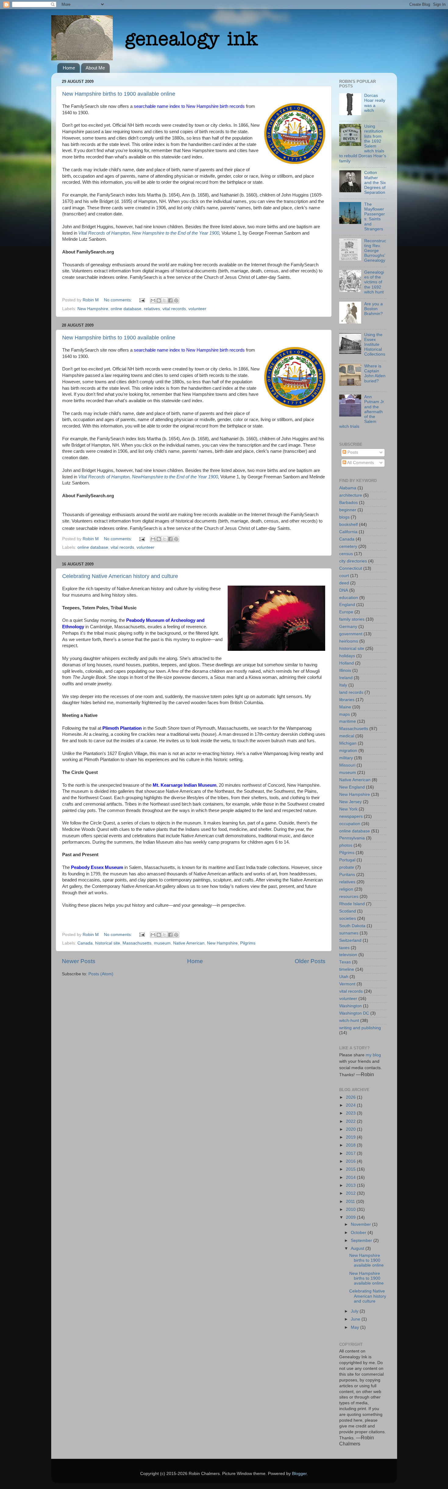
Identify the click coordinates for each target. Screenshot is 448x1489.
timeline (346, 969)
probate (346, 867)
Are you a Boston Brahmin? (373, 309)
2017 (351, 1153)
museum (162, 943)
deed (344, 583)
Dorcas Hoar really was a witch (374, 103)
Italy (343, 685)
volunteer (197, 309)
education (348, 597)
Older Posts (310, 961)
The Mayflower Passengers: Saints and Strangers (374, 216)
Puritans (347, 874)
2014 (351, 1177)
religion (346, 889)
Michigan (348, 743)
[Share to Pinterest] (176, 300)
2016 (351, 1161)
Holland (346, 663)
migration (348, 750)
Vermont (347, 984)
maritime (347, 721)
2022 (351, 1121)
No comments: (118, 300)
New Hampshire (92, 309)
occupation (349, 823)
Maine (345, 707)
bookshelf (348, 524)
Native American (188, 943)
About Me (95, 67)
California (348, 532)
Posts (352, 452)
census (346, 553)
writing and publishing (360, 1028)
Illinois (345, 670)
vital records (174, 309)
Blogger (299, 1473)
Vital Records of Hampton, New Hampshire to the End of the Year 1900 (148, 233)
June (356, 1319)
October (359, 1232)
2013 (351, 1185)
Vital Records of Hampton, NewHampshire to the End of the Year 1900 (148, 476)
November (361, 1224)
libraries (346, 699)
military (346, 758)
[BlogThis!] (159, 300)
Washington (350, 1006)
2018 (351, 1145)
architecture (350, 495)
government (350, 634)
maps (344, 714)
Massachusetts (137, 943)
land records (351, 692)
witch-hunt (349, 1020)
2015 (351, 1169)
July (355, 1311)
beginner (347, 510)
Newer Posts (78, 961)
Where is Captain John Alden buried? (375, 373)
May (355, 1327)
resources (348, 896)
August (358, 1248)
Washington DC (354, 1013)
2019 (351, 1137)
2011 (351, 1201)
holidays (347, 656)
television (348, 954)
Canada (85, 943)
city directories (353, 561)
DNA (343, 590)
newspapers (351, 816)
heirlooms (348, 641)
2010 (351, 1209)
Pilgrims (247, 943)
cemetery (348, 546)
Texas (345, 962)
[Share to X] (165, 300)
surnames (348, 933)
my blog (373, 1055)
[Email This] (153, 300)
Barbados (348, 502)
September (362, 1240)
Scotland (347, 911)
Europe (346, 612)
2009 (351, 1217)
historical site (107, 943)
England (347, 604)
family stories (351, 619)
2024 (351, 1105)
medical (346, 736)
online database (126, 309)
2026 (351, 1097)
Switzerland (350, 940)
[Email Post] (141, 300)
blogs (344, 517)
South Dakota (352, 926)
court (344, 575)
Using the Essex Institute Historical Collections (374, 344)
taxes (344, 947)
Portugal (347, 860)
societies (347, 918)
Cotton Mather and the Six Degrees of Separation (375, 182)
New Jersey (350, 801)
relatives (152, 309)
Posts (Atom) (100, 974)
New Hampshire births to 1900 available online (118, 94)
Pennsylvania (352, 838)
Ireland (346, 677)
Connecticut (350, 568)
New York (348, 809)
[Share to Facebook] (170, 300)
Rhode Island (352, 904)
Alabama (347, 488)
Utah (343, 976)
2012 (351, 1193)
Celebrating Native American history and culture (120, 576)
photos (345, 845)
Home (69, 67)
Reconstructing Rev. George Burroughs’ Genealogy (375, 251)
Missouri (347, 765)
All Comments (360, 462)
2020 (351, 1129)
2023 (351, 1113)
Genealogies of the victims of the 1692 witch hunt (374, 282)
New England (352, 787)
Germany (348, 626)
